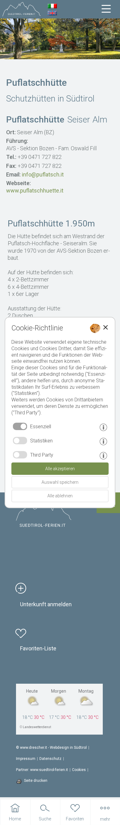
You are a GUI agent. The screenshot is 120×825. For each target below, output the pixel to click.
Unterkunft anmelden (46, 604)
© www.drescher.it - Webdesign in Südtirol (51, 747)
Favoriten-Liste (38, 648)
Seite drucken (35, 780)
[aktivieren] (20, 440)
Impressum (25, 759)
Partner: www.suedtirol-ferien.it (42, 770)
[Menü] (106, 9)
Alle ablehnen (60, 495)
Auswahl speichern (60, 482)
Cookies (79, 770)
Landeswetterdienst (37, 727)
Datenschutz (50, 759)
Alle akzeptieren (60, 468)
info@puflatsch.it (43, 174)
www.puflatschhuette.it (34, 190)
